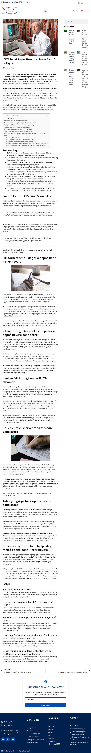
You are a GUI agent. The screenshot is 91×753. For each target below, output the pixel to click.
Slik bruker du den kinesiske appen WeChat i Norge (85, 58)
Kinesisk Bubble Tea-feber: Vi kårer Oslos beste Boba (72, 77)
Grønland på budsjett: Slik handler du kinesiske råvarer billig (85, 78)
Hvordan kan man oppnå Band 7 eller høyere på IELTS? (20, 141)
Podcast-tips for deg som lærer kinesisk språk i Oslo (72, 36)
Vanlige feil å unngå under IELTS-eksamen (17, 127)
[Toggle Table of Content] (46, 115)
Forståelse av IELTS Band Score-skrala (15, 120)
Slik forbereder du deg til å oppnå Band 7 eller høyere (20, 123)
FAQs (5, 136)
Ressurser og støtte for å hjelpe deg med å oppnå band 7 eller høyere (25, 133)
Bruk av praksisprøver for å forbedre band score (18, 129)
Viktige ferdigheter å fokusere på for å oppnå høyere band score (23, 125)
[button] (45, 11)
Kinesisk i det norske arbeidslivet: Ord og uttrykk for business (73, 57)
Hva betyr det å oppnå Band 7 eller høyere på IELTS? (20, 139)
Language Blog (9, 68)
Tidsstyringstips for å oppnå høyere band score (18, 131)
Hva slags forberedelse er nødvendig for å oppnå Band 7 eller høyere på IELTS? (27, 143)
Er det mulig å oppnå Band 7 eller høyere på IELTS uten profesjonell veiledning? (27, 145)
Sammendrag (10, 118)
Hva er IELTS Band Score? (13, 137)
